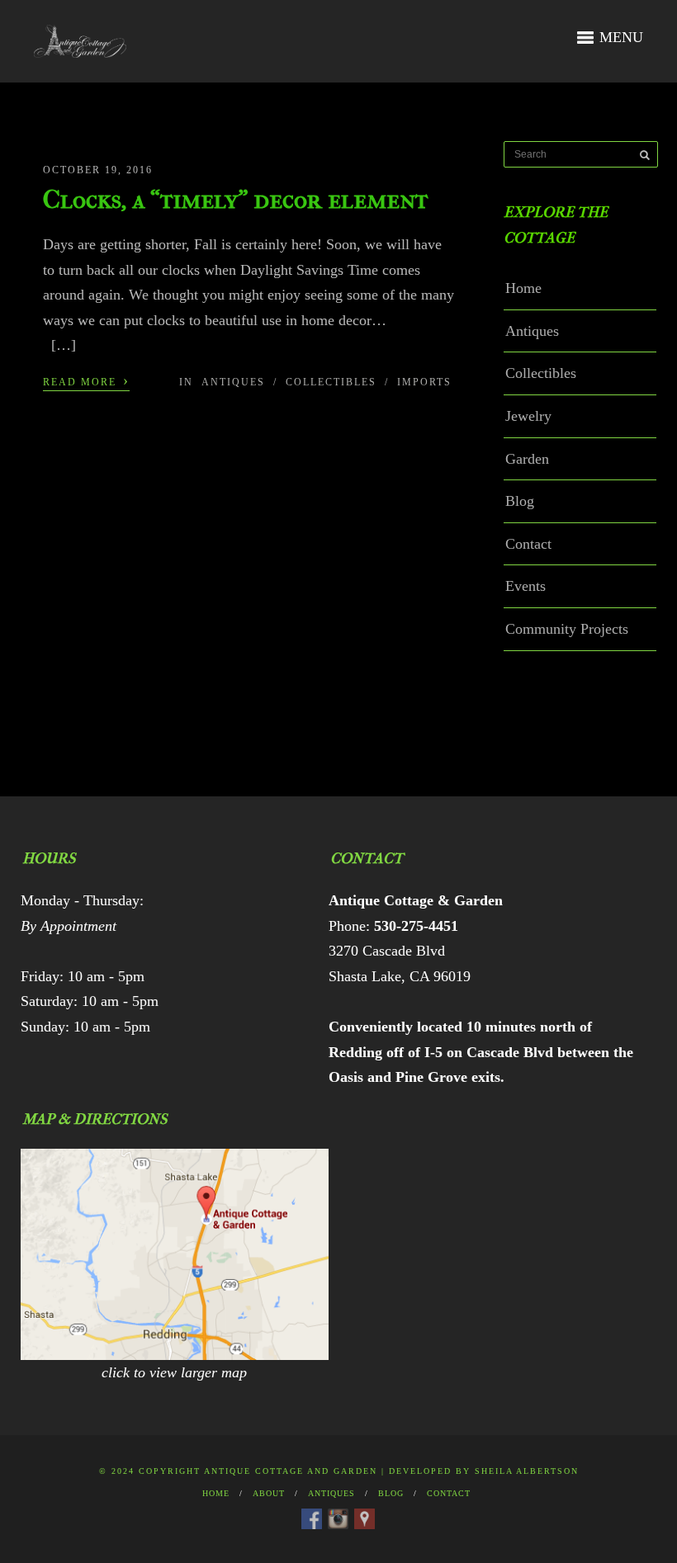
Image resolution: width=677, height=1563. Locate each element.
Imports (424, 382)
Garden (527, 459)
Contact (528, 544)
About (269, 1493)
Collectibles (331, 382)
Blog (519, 501)
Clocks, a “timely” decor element (235, 199)
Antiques (233, 382)
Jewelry (528, 416)
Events (525, 586)
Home (523, 288)
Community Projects (566, 629)
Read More (86, 380)
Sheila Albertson (527, 1471)
